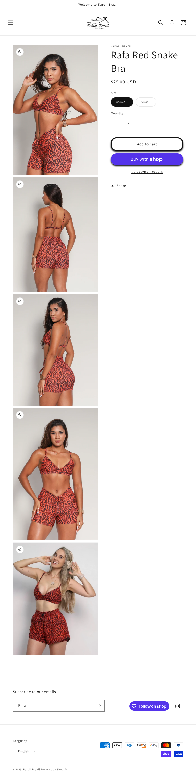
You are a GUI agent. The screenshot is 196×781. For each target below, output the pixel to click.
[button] (10, 22)
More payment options (147, 171)
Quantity (117, 113)
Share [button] (121, 185)
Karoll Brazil (31, 769)
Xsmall (122, 102)
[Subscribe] (98, 706)
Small (148, 103)
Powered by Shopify (54, 769)
